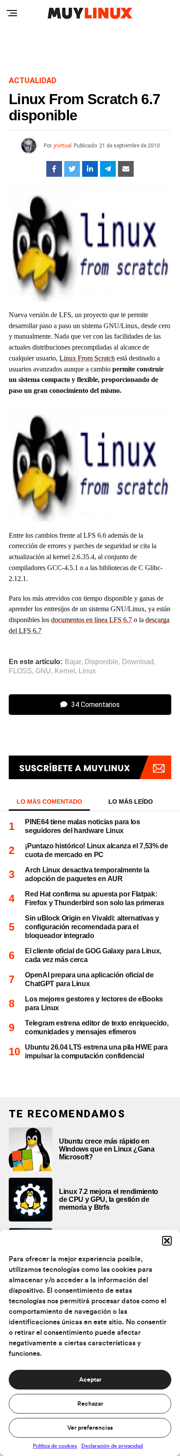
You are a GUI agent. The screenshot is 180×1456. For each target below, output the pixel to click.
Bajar (73, 661)
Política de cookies (55, 1446)
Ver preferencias (90, 1428)
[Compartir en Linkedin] (90, 169)
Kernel (65, 671)
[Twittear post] (72, 169)
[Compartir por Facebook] (54, 169)
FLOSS (20, 671)
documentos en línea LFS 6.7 (91, 619)
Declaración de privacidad (112, 1446)
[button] (167, 1240)
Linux (87, 671)
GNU (43, 671)
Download (138, 661)
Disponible (101, 661)
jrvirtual (63, 146)
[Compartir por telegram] (108, 169)
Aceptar (90, 1380)
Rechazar (90, 1404)
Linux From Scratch (87, 358)
